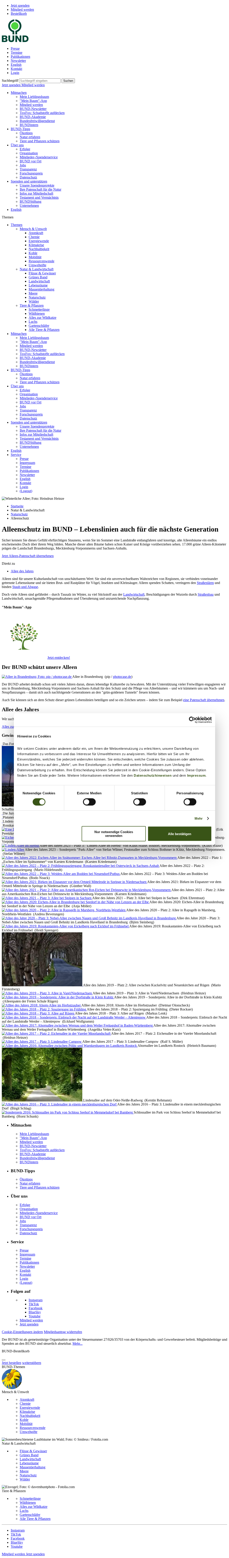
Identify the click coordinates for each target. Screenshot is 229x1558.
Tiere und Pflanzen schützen (39, 141)
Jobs (23, 165)
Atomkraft (36, 233)
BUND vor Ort (30, 161)
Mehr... (77, 1343)
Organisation (29, 153)
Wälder (34, 301)
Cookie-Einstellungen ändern (22, 1332)
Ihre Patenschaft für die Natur (40, 189)
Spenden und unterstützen (29, 181)
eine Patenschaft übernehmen (203, 700)
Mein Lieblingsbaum (34, 97)
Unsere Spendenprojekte (37, 185)
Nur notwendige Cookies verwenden (113, 834)
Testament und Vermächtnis (39, 197)
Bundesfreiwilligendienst (37, 121)
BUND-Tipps (20, 129)
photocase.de (122, 677)
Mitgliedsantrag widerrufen (63, 1332)
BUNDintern (29, 125)
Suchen (68, 80)
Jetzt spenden (20, 5)
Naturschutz (37, 297)
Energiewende (39, 241)
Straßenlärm (205, 583)
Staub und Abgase (25, 587)
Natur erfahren (30, 137)
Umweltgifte (37, 265)
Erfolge (25, 149)
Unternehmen (29, 205)
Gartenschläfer (39, 326)
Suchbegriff (10, 80)
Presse (15, 48)
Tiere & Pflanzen (32, 305)
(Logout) (26, 491)
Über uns (17, 145)
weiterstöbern (31, 1363)
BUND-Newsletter (33, 109)
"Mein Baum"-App (33, 101)
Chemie (34, 237)
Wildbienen (37, 313)
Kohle (33, 253)
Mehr (199, 818)
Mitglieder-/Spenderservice (39, 157)
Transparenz (28, 169)
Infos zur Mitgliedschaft (36, 193)
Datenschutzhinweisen (153, 775)
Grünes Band (38, 277)
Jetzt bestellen (11, 1363)
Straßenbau (206, 594)
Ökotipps (26, 133)
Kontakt (16, 69)
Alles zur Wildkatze (42, 317)
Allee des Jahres (22, 571)
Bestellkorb (19, 13)
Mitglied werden (22, 9)
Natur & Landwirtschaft (36, 269)
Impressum (196, 775)
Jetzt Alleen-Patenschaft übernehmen (28, 556)
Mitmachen (19, 93)
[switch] (89, 801)
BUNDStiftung (30, 201)
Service (16, 455)
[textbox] (40, 80)
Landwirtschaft (39, 281)
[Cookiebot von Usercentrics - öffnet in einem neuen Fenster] (192, 719)
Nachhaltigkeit (39, 249)
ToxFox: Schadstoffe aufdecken (42, 113)
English (16, 65)
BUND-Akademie (33, 117)
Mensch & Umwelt (33, 229)
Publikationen (20, 56)
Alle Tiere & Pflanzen (44, 330)
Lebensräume (38, 285)
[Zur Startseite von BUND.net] (15, 41)
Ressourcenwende (41, 261)
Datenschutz (28, 177)
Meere (33, 293)
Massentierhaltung (41, 289)
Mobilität (35, 257)
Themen (16, 225)
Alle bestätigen (179, 834)
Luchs (33, 321)
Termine (16, 52)
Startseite (17, 506)
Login (15, 73)
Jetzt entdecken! (58, 657)
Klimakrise (36, 245)
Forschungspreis (31, 173)
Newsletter (18, 60)
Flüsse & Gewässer (42, 273)
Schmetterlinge (39, 309)
